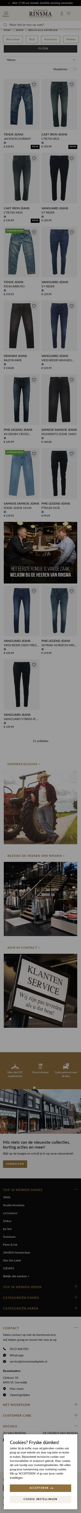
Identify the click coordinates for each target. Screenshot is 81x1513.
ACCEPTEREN (39, 1488)
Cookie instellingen (40, 1499)
